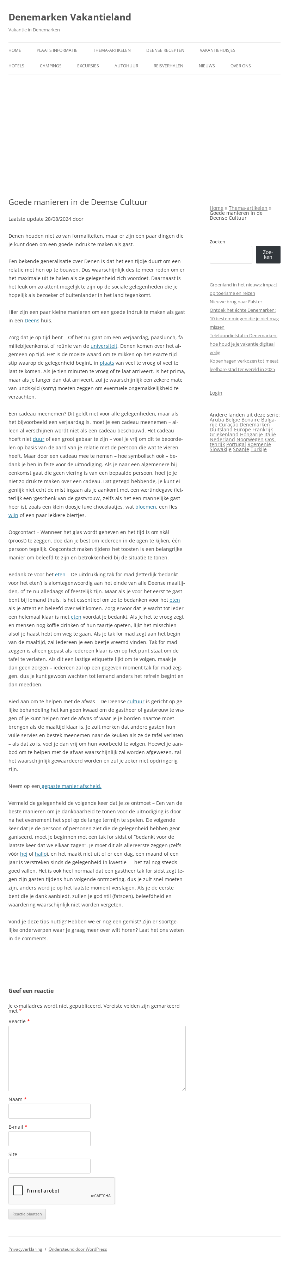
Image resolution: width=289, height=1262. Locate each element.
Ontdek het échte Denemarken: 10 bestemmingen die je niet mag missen (244, 318)
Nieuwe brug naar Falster (236, 301)
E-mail (17, 1126)
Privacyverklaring (25, 1249)
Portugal (236, 444)
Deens (32, 320)
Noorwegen (250, 439)
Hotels (16, 66)
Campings (51, 66)
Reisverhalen (168, 66)
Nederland (222, 439)
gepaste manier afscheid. (71, 786)
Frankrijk (262, 429)
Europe (242, 429)
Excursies (88, 66)
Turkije (259, 449)
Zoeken (217, 241)
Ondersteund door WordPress (78, 1249)
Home (14, 50)
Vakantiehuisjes (217, 50)
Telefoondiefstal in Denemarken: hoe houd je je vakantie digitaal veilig (243, 344)
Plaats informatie (57, 50)
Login (216, 392)
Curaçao (228, 424)
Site (12, 1154)
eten (61, 574)
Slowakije (221, 449)
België (233, 419)
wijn (13, 515)
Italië (270, 434)
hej (23, 853)
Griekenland (224, 434)
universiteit (104, 345)
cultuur (135, 701)
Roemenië (259, 444)
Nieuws (207, 66)
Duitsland (221, 429)
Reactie (19, 1021)
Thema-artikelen (112, 50)
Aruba (217, 419)
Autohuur (126, 66)
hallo (41, 853)
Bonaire (250, 419)
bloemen (145, 506)
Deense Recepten (165, 50)
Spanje (241, 449)
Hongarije (251, 434)
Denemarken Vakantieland (69, 17)
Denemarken (255, 424)
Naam (17, 1099)
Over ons (240, 66)
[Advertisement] (144, 127)
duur (38, 439)
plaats (107, 362)
